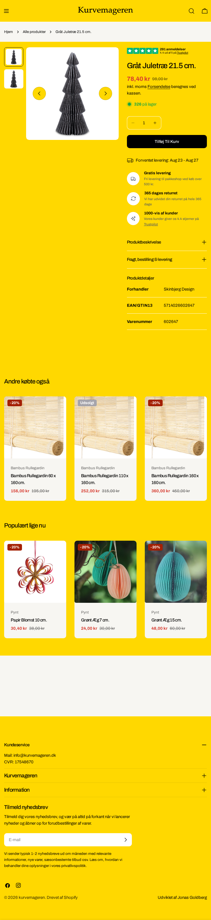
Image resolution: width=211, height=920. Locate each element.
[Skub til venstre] (39, 93)
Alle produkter (34, 32)
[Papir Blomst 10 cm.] (35, 572)
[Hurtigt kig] (58, 408)
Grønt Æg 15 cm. (166, 620)
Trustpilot (151, 224)
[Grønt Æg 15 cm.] (176, 572)
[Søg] (191, 10)
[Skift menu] (6, 10)
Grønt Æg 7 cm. (95, 620)
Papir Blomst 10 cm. (29, 620)
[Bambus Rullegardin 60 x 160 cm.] (35, 427)
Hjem (8, 32)
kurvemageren (32, 897)
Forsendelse (159, 86)
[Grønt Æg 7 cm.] (105, 572)
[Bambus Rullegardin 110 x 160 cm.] (105, 427)
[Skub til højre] (105, 93)
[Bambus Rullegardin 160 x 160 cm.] (176, 427)
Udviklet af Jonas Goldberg (182, 897)
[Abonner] (125, 840)
